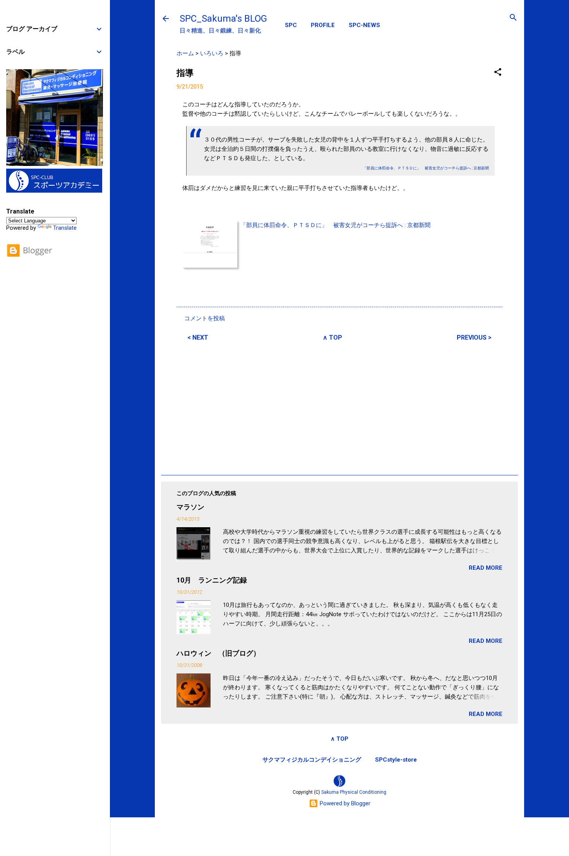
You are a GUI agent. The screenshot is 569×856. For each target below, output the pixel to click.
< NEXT (197, 337)
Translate (65, 227)
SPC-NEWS (364, 25)
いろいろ (211, 53)
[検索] (513, 18)
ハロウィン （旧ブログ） (218, 653)
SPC (291, 25)
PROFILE (323, 25)
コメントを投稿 (204, 318)
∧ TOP (332, 337)
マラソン (190, 507)
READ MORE (485, 567)
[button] (497, 72)
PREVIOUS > (474, 337)
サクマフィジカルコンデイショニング (311, 759)
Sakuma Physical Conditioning (353, 792)
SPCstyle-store (396, 759)
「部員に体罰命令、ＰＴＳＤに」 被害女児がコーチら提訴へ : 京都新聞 (335, 225)
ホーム (185, 53)
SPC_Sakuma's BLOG (223, 18)
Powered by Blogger (344, 803)
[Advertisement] (339, 407)
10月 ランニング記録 (212, 580)
